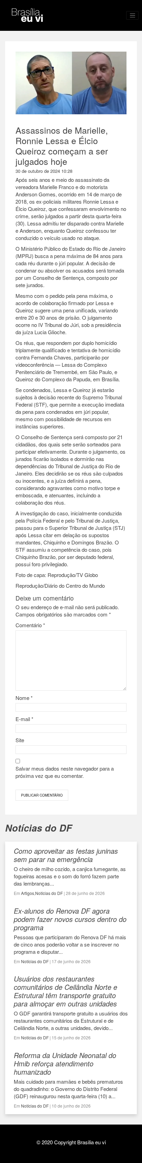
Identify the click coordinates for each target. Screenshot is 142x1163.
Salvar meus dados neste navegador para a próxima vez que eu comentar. (65, 772)
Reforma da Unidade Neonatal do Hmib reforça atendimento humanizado (65, 1063)
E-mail (24, 718)
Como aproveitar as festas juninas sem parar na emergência (66, 855)
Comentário (30, 625)
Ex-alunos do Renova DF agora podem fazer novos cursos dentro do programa (70, 919)
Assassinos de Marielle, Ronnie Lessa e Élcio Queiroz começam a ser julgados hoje (62, 145)
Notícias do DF (49, 893)
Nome (24, 697)
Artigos (27, 893)
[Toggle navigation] (132, 15)
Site (20, 740)
